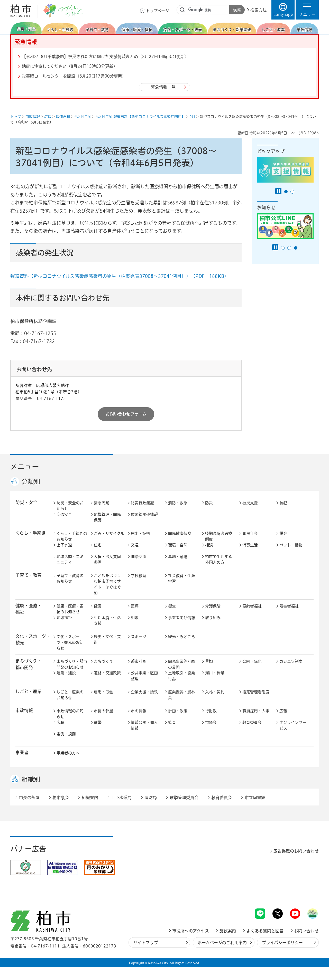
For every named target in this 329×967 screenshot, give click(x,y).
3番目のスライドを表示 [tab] (296, 248)
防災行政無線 (142, 503)
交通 (135, 545)
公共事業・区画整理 (144, 676)
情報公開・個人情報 (144, 725)
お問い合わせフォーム (126, 414)
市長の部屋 (103, 711)
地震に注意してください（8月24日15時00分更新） (69, 66)
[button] (307, 10)
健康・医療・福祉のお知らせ (70, 609)
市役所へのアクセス (190, 931)
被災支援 (250, 503)
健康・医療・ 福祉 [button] (28, 608)
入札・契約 (214, 692)
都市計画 (138, 661)
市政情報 (32, 116)
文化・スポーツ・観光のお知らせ (70, 642)
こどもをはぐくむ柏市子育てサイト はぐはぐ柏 (107, 584)
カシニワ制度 (291, 661)
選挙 (98, 722)
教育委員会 (252, 722)
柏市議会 (60, 797)
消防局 (150, 797)
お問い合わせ (306, 931)
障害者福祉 (289, 606)
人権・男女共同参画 (107, 559)
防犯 (283, 503)
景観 (209, 661)
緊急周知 (101, 503)
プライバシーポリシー (282, 943)
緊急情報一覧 (163, 87)
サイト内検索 (182, 10)
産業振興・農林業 (181, 695)
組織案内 (90, 797)
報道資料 (63, 116)
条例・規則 (66, 734)
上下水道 (64, 545)
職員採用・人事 (255, 711)
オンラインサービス (292, 725)
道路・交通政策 (107, 673)
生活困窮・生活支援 (107, 620)
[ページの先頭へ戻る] (307, 895)
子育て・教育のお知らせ (70, 578)
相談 (209, 545)
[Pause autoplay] (278, 191)
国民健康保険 (179, 533)
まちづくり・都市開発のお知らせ (72, 664)
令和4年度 (83, 116)
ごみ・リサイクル (109, 533)
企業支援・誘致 (144, 692)
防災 (209, 503)
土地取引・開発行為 (181, 676)
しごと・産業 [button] (28, 691)
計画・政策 (177, 711)
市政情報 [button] (24, 710)
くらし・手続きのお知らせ (72, 536)
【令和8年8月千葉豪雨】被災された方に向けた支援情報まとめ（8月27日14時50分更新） (105, 56)
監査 (172, 722)
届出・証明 (140, 533)
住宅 (98, 545)
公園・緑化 (252, 661)
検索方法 (258, 10)
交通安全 (64, 514)
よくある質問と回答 (265, 931)
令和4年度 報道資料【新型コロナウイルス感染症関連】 (140, 116)
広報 (47, 116)
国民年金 (250, 533)
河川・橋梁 (214, 673)
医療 (135, 606)
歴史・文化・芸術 (107, 639)
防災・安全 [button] (26, 502)
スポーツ (138, 637)
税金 (283, 533)
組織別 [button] (31, 779)
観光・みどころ (181, 637)
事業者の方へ (68, 753)
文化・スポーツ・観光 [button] (32, 639)
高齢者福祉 (252, 606)
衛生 (172, 606)
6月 (192, 116)
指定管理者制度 (255, 692)
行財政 (211, 711)
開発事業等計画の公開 (181, 664)
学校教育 (138, 575)
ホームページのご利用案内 (222, 943)
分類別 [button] (31, 481)
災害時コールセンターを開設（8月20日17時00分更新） (74, 76)
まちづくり (103, 661)
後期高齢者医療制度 (218, 536)
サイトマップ (145, 943)
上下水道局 (121, 797)
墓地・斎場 (177, 556)
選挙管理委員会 (184, 797)
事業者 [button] (22, 752)
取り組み (213, 618)
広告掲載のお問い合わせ (296, 851)
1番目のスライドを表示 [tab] (286, 192)
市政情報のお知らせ (70, 714)
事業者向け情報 (181, 618)
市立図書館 (255, 797)
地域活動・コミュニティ (70, 559)
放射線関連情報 (144, 514)
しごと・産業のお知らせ (70, 695)
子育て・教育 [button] (28, 575)
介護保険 (213, 606)
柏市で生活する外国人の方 (218, 559)
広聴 (60, 722)
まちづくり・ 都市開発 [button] (28, 664)
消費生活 (250, 545)
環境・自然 (177, 545)
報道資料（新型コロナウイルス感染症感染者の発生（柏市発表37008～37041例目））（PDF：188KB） (119, 276)
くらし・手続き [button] (30, 533)
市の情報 (138, 711)
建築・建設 (66, 673)
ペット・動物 (291, 545)
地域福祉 (64, 618)
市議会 (211, 722)
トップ (15, 116)
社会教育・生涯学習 (181, 578)
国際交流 (138, 556)
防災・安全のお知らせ (70, 506)
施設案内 (228, 931)
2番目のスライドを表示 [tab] (292, 192)
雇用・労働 (103, 692)
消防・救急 (177, 503)
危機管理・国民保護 (107, 517)
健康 (98, 606)
